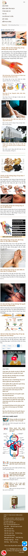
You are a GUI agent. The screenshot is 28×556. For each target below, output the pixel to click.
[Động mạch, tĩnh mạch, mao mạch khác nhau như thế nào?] (6, 428)
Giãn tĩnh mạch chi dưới (16, 526)
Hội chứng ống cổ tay (8, 30)
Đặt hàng (5, 19)
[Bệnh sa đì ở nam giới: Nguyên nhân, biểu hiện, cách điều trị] (6, 485)
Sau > (3, 348)
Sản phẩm (5, 6)
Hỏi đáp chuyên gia (9, 539)
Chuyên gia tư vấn (7, 16)
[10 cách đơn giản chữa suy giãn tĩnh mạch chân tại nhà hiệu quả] (6, 462)
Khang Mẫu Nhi (20, 554)
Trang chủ (4, 25)
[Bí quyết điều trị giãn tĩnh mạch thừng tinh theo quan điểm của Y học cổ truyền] (6, 474)
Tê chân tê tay (18, 533)
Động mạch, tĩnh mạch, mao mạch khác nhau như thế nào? (17, 430)
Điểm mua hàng (6, 21)
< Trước (9, 345)
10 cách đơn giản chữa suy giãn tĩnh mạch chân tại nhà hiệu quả (14, 464)
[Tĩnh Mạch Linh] (14, 502)
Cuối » (8, 348)
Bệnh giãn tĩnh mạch (8, 8)
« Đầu (3, 345)
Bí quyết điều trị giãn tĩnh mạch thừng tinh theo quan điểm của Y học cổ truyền (17, 474)
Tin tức (4, 14)
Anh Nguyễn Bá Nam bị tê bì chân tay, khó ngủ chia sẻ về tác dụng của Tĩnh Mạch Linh (13, 407)
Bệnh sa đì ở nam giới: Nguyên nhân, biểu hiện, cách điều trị (17, 485)
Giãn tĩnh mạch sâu (9, 528)
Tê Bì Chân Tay (6, 11)
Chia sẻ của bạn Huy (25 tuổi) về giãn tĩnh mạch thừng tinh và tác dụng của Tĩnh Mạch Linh (13, 389)
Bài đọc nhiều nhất (10, 416)
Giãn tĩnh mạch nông (9, 531)
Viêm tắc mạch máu (9, 533)
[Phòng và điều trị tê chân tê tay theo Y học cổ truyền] (6, 419)
